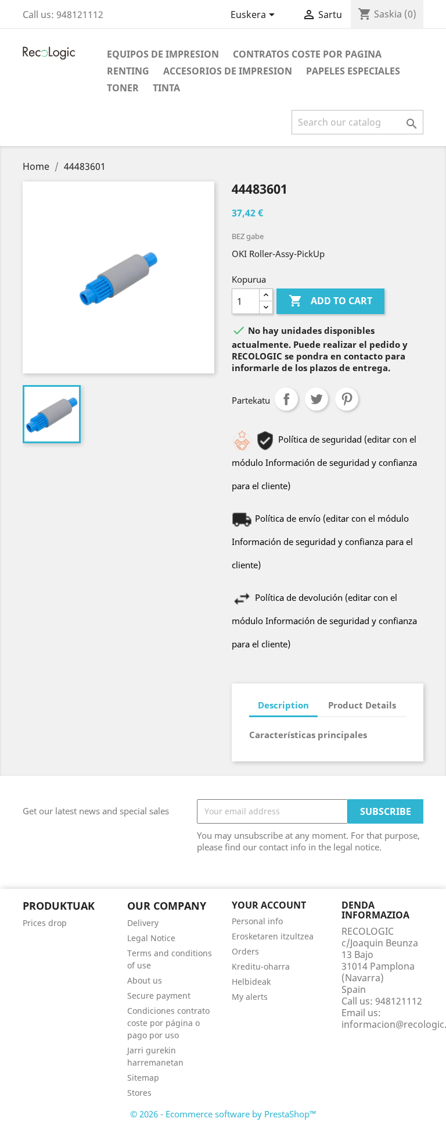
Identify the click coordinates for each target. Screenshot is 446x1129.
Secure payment (158, 995)
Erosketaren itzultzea (273, 936)
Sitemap (143, 1077)
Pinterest (346, 399)
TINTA (166, 87)
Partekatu (286, 399)
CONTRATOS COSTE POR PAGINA (307, 54)
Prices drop (45, 922)
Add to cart (330, 301)
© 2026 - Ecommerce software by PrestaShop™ (223, 1114)
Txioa (316, 399)
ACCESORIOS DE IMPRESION (227, 71)
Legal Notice (151, 937)
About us (144, 980)
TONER (123, 87)
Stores (139, 1092)
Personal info (257, 921)
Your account (269, 905)
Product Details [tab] (362, 705)
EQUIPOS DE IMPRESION (163, 54)
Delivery (143, 922)
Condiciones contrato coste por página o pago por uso (168, 1023)
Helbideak (251, 981)
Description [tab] (283, 705)
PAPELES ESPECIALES (353, 71)
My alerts (250, 996)
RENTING (128, 71)
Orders (245, 951)
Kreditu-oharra (261, 966)
